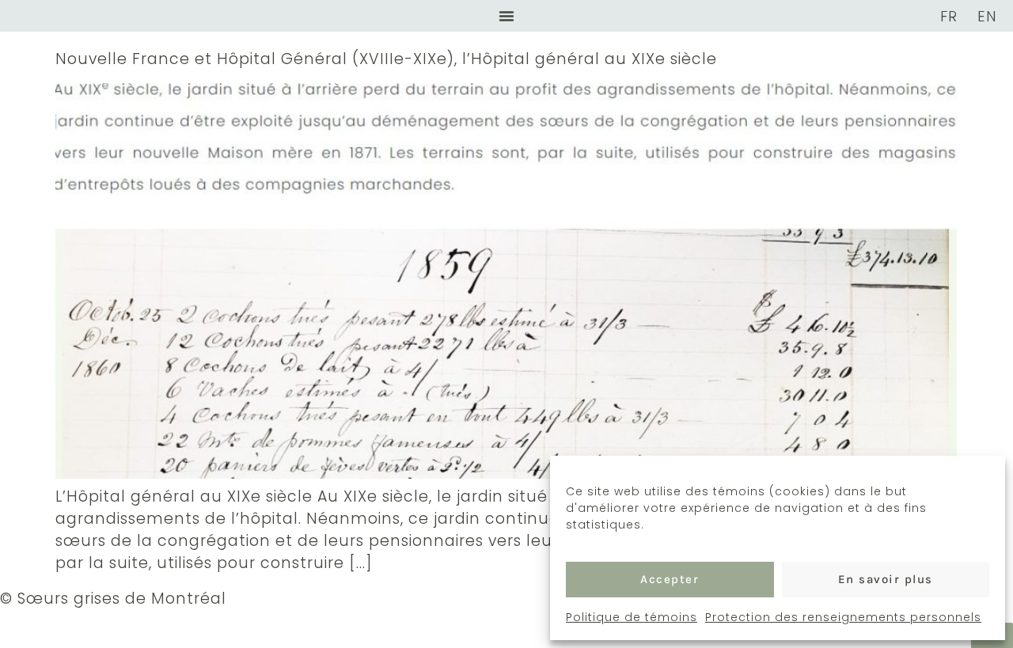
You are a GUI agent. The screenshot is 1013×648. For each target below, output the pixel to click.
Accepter (669, 579)
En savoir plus (885, 579)
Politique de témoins (631, 617)
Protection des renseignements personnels (843, 617)
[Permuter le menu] (506, 16)
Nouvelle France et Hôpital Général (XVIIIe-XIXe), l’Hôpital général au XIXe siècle (386, 59)
